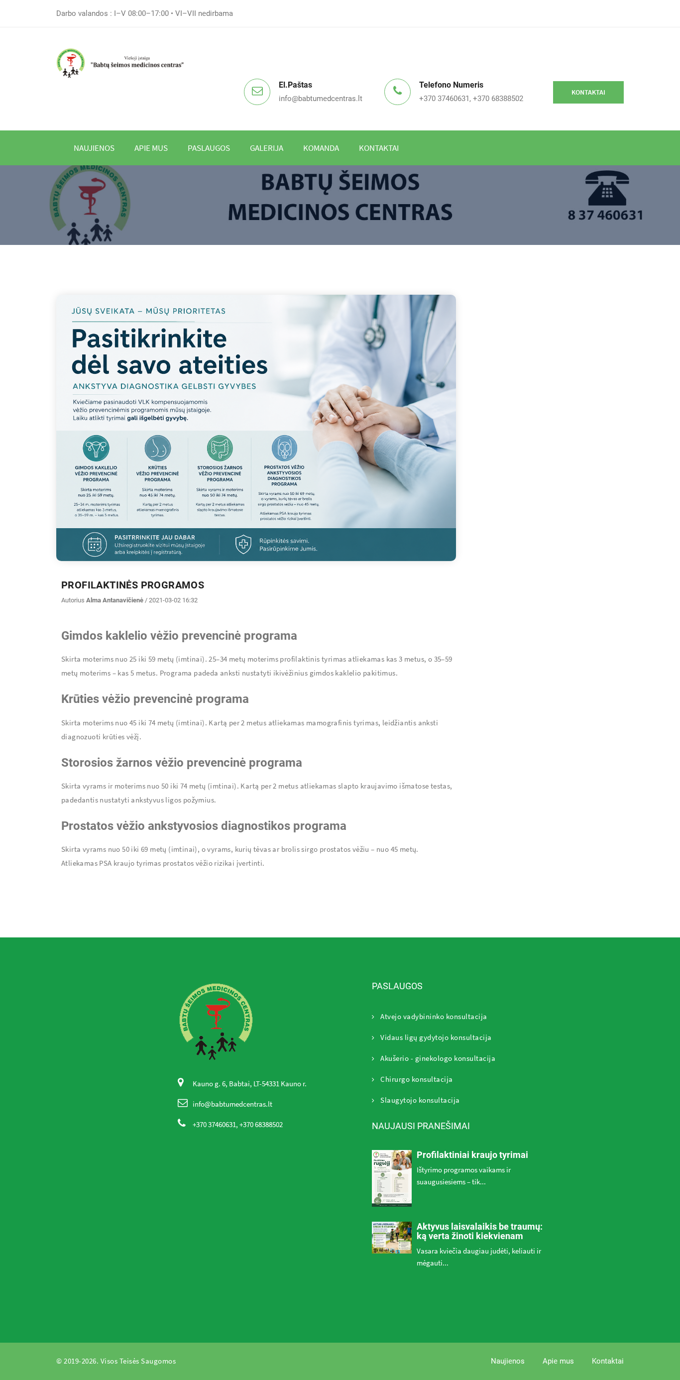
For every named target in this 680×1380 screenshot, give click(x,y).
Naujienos (94, 147)
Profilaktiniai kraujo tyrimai (472, 1155)
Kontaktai (588, 92)
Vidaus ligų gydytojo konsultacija (436, 1037)
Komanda (321, 147)
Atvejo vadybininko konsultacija (433, 1016)
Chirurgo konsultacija (416, 1079)
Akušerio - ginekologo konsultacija (437, 1058)
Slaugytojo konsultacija (420, 1100)
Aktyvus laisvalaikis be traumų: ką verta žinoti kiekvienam (480, 1231)
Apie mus (151, 147)
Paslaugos (209, 147)
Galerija (266, 147)
